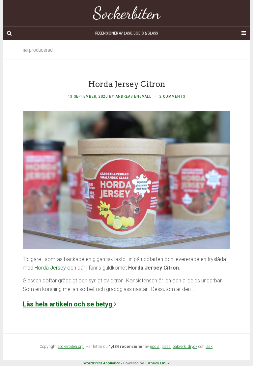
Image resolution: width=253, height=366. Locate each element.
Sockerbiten (126, 13)
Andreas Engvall (134, 96)
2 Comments (172, 96)
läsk (209, 346)
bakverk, (180, 346)
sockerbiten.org (71, 346)
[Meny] (243, 33)
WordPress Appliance (101, 362)
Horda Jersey (50, 268)
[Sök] (9, 33)
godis (154, 346)
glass (166, 346)
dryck (192, 346)
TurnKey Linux (157, 362)
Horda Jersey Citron (126, 84)
